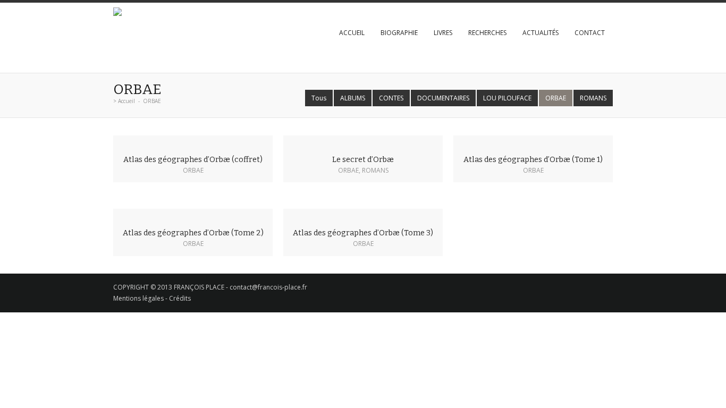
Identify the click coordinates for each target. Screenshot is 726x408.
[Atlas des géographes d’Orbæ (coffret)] (193, 141)
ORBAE (555, 98)
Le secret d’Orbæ (363, 159)
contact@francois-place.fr (268, 287)
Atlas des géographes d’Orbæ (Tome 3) (363, 232)
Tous (318, 98)
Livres (443, 32)
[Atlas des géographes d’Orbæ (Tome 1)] (533, 141)
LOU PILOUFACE (507, 98)
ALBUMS (352, 98)
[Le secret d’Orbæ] (363, 141)
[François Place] (117, 13)
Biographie (399, 32)
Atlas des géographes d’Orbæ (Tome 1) (533, 159)
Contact (590, 32)
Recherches (487, 32)
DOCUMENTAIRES (443, 98)
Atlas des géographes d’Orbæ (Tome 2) (193, 232)
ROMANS (593, 98)
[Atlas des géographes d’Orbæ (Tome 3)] (363, 214)
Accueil (352, 32)
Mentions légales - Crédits (152, 298)
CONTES (391, 98)
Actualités (540, 32)
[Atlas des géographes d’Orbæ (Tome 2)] (193, 214)
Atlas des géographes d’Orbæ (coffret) (193, 159)
